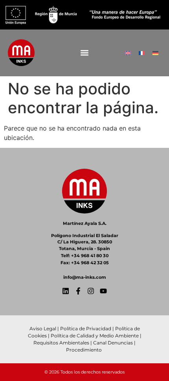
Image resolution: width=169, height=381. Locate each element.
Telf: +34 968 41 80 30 (84, 255)
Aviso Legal (42, 328)
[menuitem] (128, 53)
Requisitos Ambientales (61, 343)
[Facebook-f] (78, 290)
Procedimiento (84, 350)
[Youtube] (103, 290)
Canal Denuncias (113, 343)
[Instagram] (90, 290)
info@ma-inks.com (84, 277)
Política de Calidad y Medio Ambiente (95, 336)
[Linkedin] (65, 290)
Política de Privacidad (85, 328)
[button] (84, 52)
